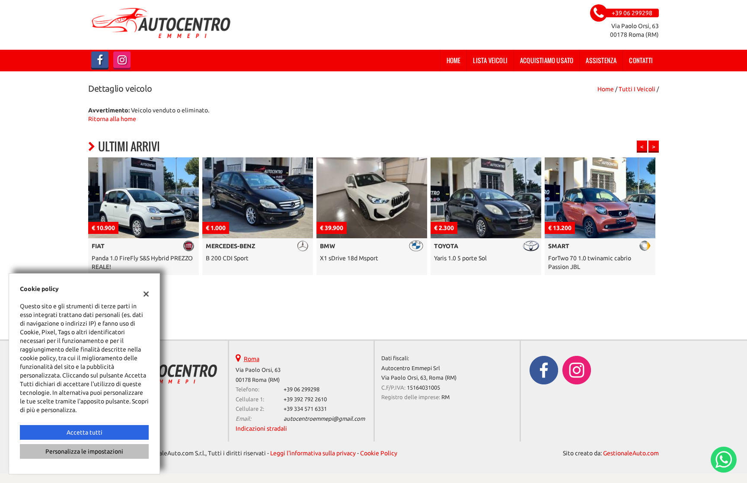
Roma (251, 358)
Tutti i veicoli (637, 89)
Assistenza (601, 60)
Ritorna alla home (112, 118)
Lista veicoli (490, 60)
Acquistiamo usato (546, 60)
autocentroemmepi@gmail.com (324, 419)
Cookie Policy (378, 453)
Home (454, 60)
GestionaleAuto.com (631, 453)
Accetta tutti (84, 432)
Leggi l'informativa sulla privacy (313, 453)
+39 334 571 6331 (305, 409)
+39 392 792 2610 (305, 399)
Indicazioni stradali (261, 428)
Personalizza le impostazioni (84, 451)
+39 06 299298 (301, 389)
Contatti (641, 60)
